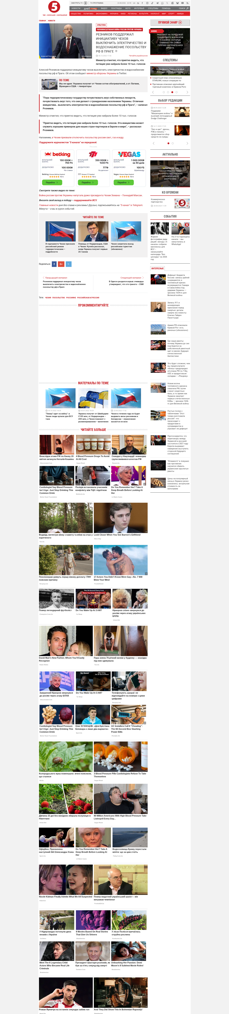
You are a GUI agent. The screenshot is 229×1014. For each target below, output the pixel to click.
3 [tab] (172, 92)
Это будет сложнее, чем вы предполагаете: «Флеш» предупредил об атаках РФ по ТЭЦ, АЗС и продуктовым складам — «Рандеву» (179, 369)
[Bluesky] (177, 3)
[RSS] (187, 3)
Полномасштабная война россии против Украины (119, 29)
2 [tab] (180, 54)
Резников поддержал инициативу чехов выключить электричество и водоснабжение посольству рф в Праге (64, 284)
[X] (167, 3)
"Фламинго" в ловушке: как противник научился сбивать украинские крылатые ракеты (178, 466)
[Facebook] (142, 3)
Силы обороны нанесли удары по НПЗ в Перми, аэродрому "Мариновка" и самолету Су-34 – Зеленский (170, 87)
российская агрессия (88, 298)
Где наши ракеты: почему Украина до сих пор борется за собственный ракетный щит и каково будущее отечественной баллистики (179, 348)
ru (138, 3)
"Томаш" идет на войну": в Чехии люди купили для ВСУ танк (59, 416)
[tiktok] (152, 3)
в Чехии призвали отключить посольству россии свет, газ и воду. (88, 137)
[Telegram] (157, 3)
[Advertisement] (93, 167)
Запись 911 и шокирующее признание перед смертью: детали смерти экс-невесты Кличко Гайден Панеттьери (177, 310)
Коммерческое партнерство (158, 200)
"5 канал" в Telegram (131, 205)
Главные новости (48, 205)
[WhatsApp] (162, 3)
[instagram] (147, 3)
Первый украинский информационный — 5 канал (54, 9)
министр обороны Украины (102, 73)
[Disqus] (93, 346)
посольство (58, 298)
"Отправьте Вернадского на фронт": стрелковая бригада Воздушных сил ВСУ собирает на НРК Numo (161, 135)
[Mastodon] (172, 3)
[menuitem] (75, 8)
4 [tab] (176, 92)
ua (134, 3)
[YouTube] (182, 3)
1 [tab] (160, 54)
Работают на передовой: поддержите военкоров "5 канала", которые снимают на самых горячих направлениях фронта (161, 118)
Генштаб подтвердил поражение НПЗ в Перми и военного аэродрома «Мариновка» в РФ (170, 81)
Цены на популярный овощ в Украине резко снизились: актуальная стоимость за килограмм (178, 483)
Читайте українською (138, 55)
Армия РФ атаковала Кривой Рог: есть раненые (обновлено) (178, 327)
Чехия (48, 298)
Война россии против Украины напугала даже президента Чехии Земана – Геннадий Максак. (91, 195)
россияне (71, 298)
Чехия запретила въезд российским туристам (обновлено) (122, 246)
